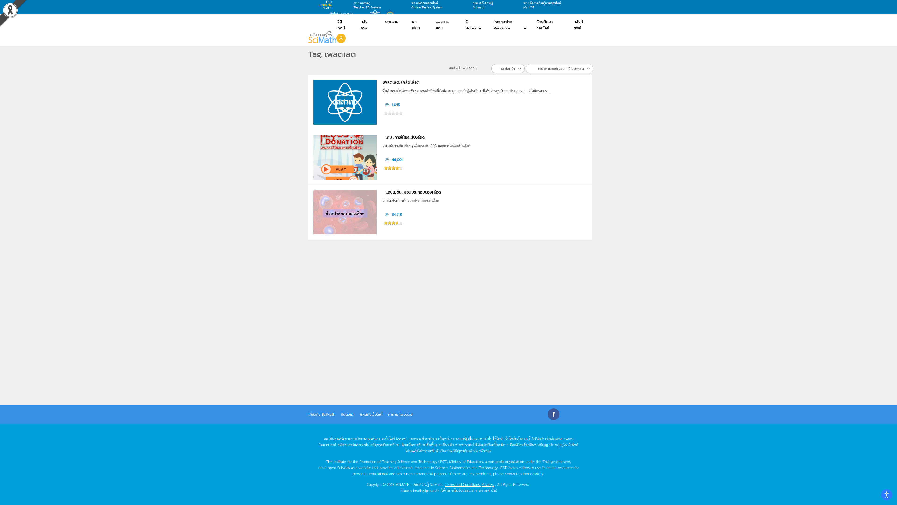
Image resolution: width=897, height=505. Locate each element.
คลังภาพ (363, 24)
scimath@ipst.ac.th (424, 490)
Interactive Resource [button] (503, 24)
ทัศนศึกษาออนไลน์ (544, 24)
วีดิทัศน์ (341, 24)
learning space (326, 5)
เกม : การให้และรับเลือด (405, 137)
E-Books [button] (471, 24)
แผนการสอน (442, 24)
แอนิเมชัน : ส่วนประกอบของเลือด (413, 192)
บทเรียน (416, 24)
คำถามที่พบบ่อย (400, 414)
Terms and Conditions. (463, 484)
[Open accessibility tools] (886, 494)
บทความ (391, 21)
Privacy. (488, 484)
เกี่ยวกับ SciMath (321, 414)
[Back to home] (322, 37)
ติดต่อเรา (348, 414)
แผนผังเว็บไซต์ (371, 414)
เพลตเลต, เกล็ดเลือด (401, 82)
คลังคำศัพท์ (578, 24)
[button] (341, 38)
